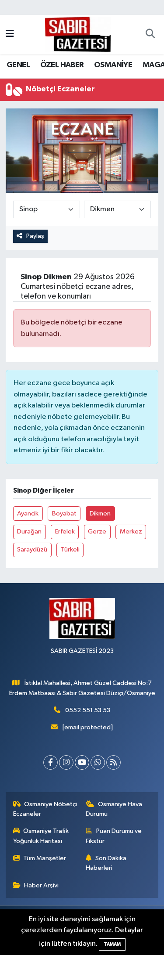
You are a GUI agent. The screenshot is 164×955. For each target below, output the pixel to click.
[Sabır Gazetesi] (78, 34)
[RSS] (113, 762)
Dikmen (100, 513)
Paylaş (35, 236)
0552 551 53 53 (87, 710)
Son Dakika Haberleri (106, 863)
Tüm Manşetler (44, 858)
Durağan (29, 531)
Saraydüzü (32, 549)
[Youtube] (82, 762)
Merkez (131, 531)
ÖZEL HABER (62, 65)
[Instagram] (66, 762)
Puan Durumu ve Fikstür (114, 836)
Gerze (97, 531)
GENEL (18, 65)
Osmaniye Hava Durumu (114, 809)
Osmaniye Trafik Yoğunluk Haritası (41, 836)
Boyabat (64, 513)
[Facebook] (50, 762)
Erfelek (65, 531)
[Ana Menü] (10, 34)
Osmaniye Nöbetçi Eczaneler (45, 809)
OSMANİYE (113, 65)
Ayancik (27, 513)
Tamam (112, 944)
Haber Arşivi (41, 885)
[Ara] (150, 34)
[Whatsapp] (98, 762)
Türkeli (70, 549)
